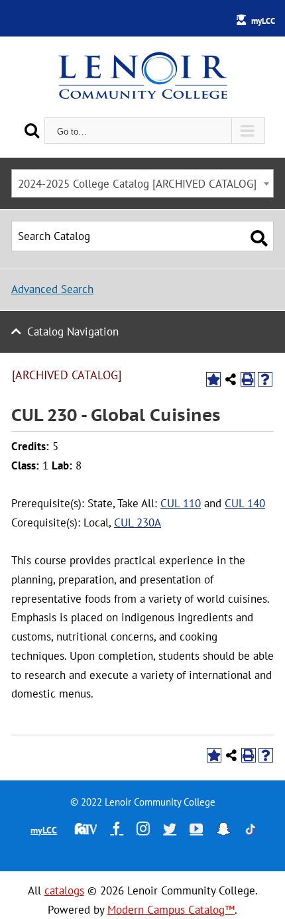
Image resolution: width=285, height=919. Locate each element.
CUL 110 (180, 503)
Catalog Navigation (73, 331)
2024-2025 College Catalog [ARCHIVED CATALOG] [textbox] (137, 183)
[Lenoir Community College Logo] (142, 76)
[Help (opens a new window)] (265, 379)
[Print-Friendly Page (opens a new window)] (248, 379)
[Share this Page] (230, 379)
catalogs (64, 890)
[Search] (32, 130)
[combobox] (142, 183)
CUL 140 (245, 503)
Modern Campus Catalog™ (171, 909)
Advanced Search (52, 289)
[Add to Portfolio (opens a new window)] (213, 379)
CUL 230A (137, 522)
